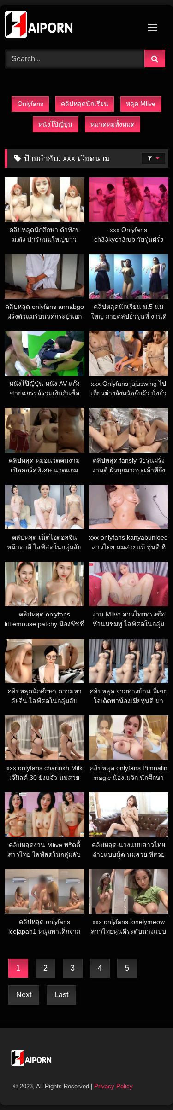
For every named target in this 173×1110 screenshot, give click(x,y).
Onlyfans (30, 103)
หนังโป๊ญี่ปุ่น (55, 124)
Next (23, 995)
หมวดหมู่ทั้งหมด (112, 124)
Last (61, 995)
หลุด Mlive (140, 103)
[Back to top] (144, 1083)
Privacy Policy (113, 1086)
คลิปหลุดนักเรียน (84, 103)
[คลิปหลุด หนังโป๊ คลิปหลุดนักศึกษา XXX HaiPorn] (71, 25)
